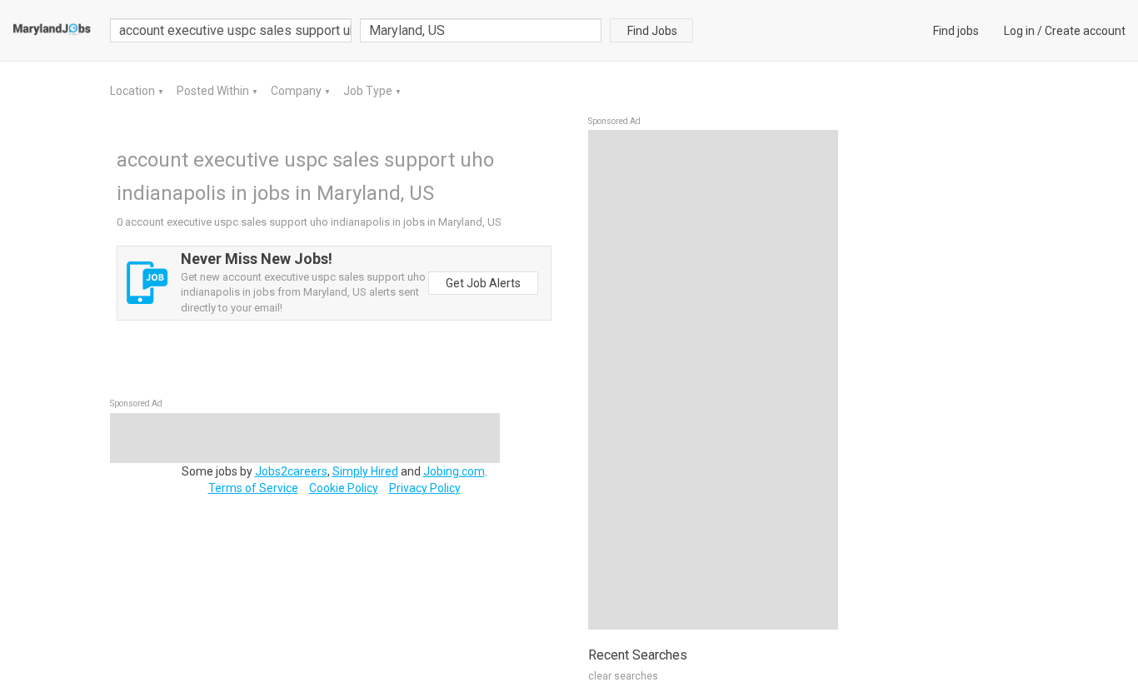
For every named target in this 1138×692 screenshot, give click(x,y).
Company (297, 90)
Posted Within (214, 90)
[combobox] (480, 30)
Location (133, 90)
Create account (1085, 30)
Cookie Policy (343, 488)
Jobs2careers (291, 471)
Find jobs (956, 30)
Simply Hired (365, 471)
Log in (1019, 30)
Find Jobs (652, 30)
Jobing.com (454, 471)
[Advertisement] (713, 380)
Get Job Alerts (483, 283)
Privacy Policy (425, 488)
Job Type (369, 90)
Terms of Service (253, 488)
